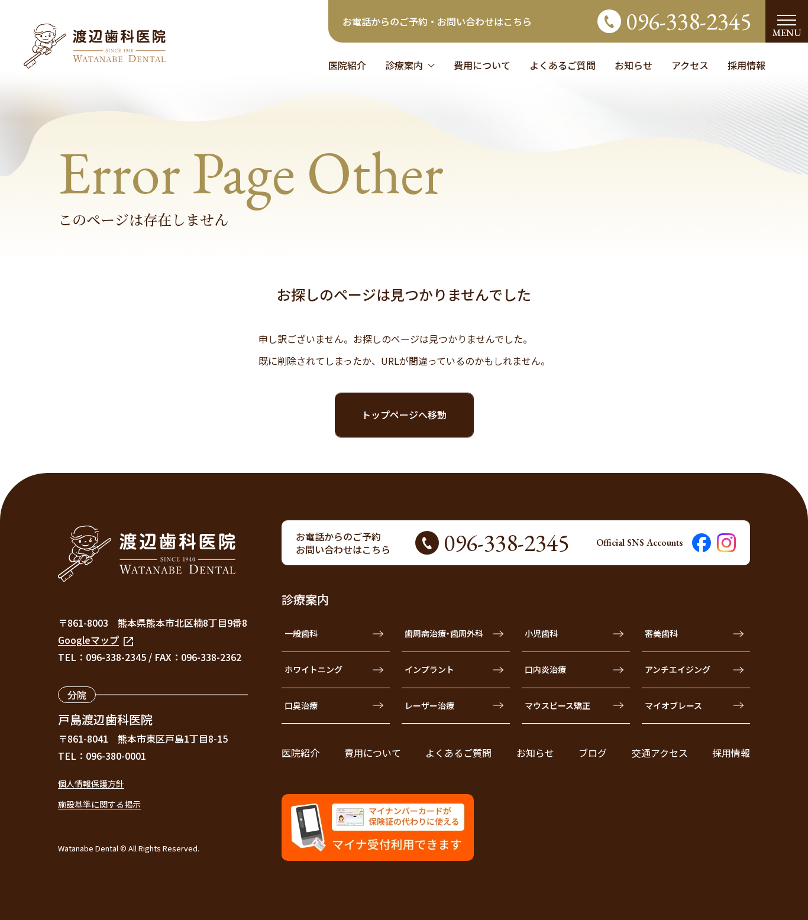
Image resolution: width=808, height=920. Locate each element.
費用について (372, 753)
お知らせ (535, 753)
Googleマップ (88, 640)
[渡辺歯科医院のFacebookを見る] (701, 542)
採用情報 (731, 753)
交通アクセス (660, 753)
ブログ (592, 753)
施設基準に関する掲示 (99, 804)
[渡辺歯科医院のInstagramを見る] (726, 542)
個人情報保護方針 (91, 783)
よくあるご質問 (458, 753)
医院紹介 (300, 753)
